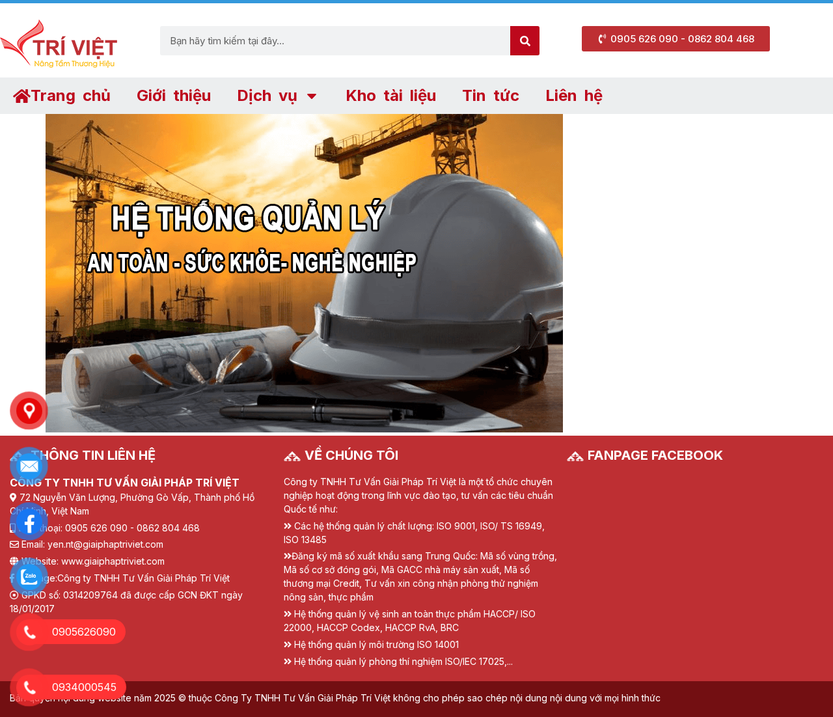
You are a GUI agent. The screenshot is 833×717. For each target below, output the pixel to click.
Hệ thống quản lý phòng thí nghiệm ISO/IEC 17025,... (403, 661)
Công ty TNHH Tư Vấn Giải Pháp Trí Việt (143, 577)
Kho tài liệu (391, 95)
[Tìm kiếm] (524, 40)
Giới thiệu (174, 95)
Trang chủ (71, 95)
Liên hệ (574, 95)
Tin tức (490, 95)
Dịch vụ (267, 95)
